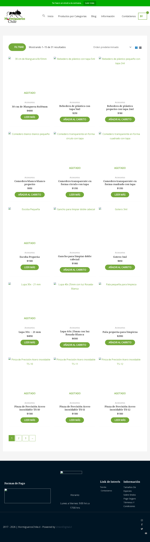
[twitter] (144, 529)
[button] (43, 16)
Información (108, 16)
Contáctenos (129, 16)
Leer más (89, 3)
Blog (93, 16)
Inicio (50, 16)
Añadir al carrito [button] (74, 119)
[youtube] (146, 533)
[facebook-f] (144, 524)
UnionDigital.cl (64, 527)
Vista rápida (29, 96)
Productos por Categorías (72, 16)
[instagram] (144, 520)
